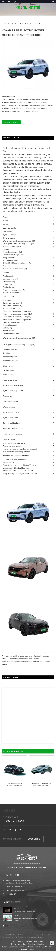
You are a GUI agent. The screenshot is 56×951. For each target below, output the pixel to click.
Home (4, 23)
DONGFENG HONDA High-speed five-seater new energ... (15, 785)
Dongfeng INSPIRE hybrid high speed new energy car (41, 785)
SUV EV (27, 23)
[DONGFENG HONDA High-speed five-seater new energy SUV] (14, 768)
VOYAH (38, 23)
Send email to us (12, 122)
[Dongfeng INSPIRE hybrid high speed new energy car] (41, 768)
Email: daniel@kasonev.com (15, 890)
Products (16, 23)
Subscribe (34, 839)
